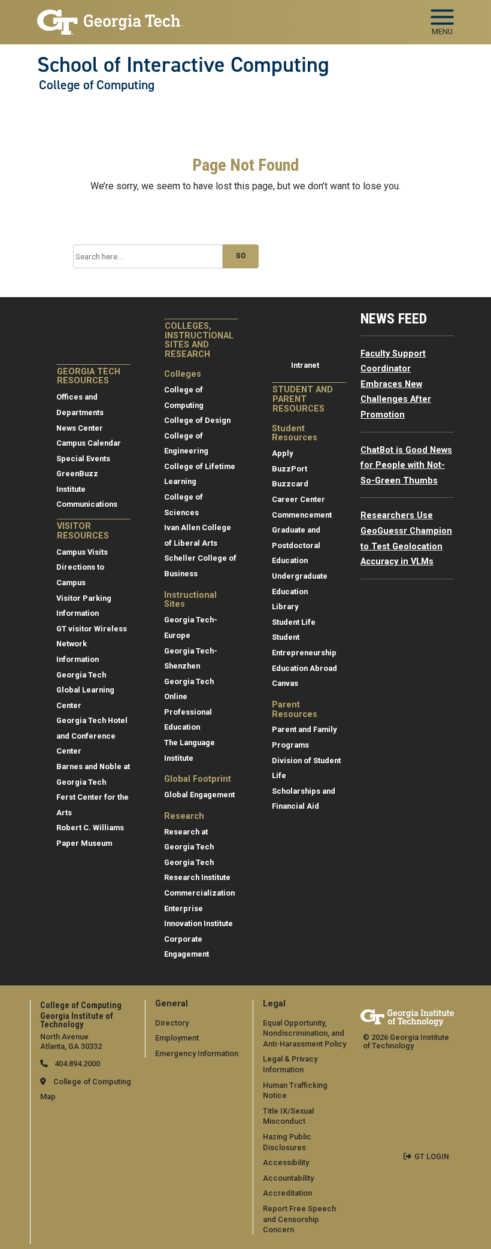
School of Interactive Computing (183, 64)
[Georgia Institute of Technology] (110, 17)
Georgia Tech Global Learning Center (85, 690)
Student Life (294, 622)
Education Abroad (304, 668)
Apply (282, 453)
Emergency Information (196, 1053)
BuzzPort (289, 468)
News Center (79, 428)
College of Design (197, 420)
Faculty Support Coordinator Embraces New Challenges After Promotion (395, 384)
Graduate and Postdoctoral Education (296, 545)
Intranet (305, 365)
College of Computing (96, 85)
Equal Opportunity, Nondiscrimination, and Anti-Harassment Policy (304, 1033)
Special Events (83, 458)
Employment (177, 1037)
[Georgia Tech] (407, 1017)
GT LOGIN (431, 1156)
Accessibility (286, 1162)
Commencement (302, 514)
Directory (172, 1022)
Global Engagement (199, 794)
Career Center (298, 499)
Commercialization (199, 892)
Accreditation (287, 1192)
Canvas (285, 683)
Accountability (288, 1178)
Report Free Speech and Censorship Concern (299, 1219)
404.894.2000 (76, 1063)
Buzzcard (290, 483)
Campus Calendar (88, 442)
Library (285, 606)
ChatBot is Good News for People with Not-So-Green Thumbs (406, 465)
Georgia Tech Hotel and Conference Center (92, 735)
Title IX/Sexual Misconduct (288, 1116)
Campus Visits (82, 552)
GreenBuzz (77, 473)
